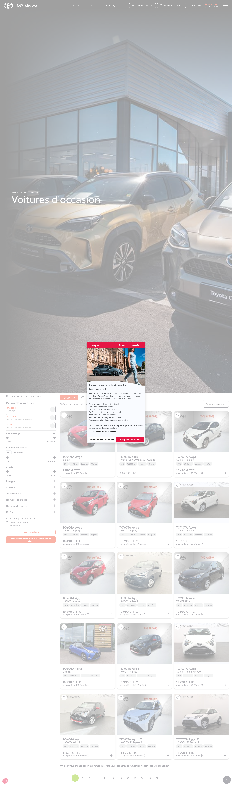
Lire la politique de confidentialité (103, 431)
